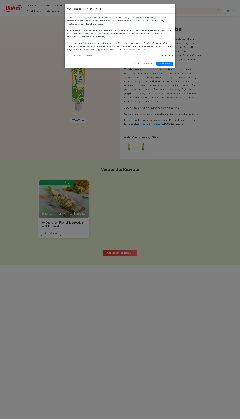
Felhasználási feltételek (80, 55)
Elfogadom (164, 63)
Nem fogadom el (143, 63)
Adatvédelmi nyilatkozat (134, 49)
